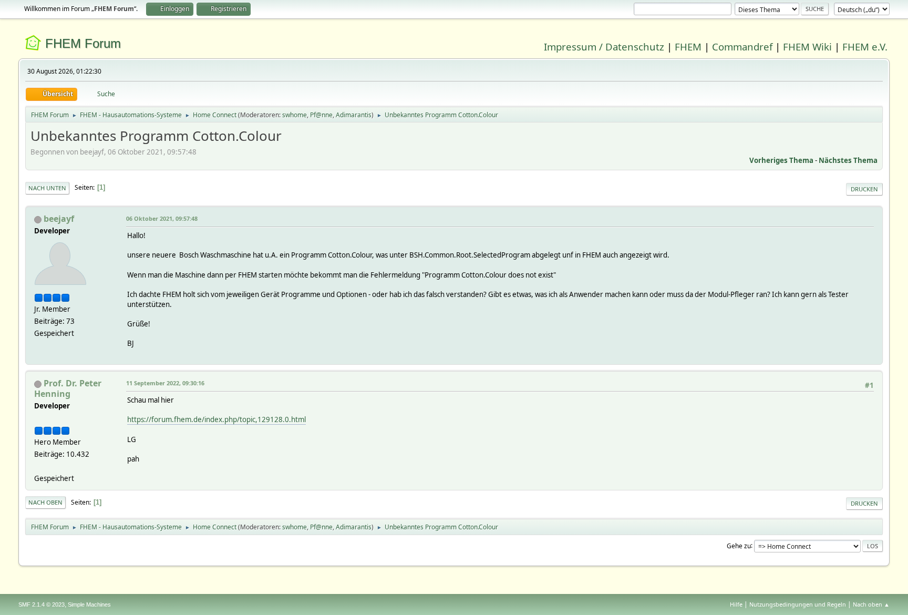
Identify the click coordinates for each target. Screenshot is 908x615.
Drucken (864, 189)
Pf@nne (321, 114)
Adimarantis (354, 114)
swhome (294, 114)
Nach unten (47, 188)
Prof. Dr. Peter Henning (67, 388)
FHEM (688, 46)
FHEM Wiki (807, 46)
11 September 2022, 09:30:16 (165, 383)
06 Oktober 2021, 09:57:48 (162, 218)
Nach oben (45, 502)
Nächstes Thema (848, 160)
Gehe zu (739, 545)
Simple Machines (89, 604)
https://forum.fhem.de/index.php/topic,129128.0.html (216, 419)
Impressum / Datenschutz (604, 46)
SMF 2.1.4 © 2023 (41, 604)
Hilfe (736, 604)
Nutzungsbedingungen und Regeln (797, 604)
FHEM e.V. (865, 46)
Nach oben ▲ (871, 604)
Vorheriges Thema (781, 160)
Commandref (742, 46)
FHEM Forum (83, 43)
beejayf (59, 218)
